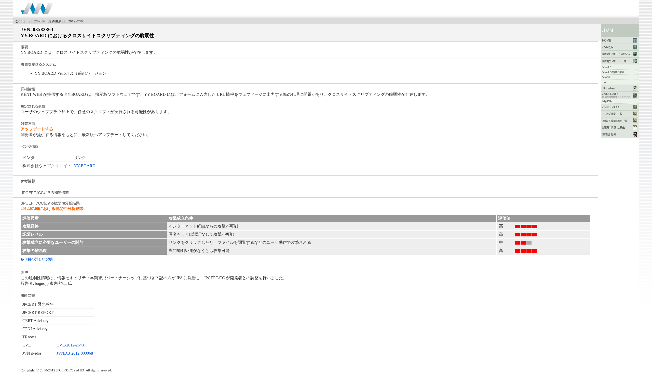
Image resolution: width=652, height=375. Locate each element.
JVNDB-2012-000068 (75, 353)
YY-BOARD (85, 166)
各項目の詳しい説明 (37, 259)
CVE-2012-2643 (70, 345)
